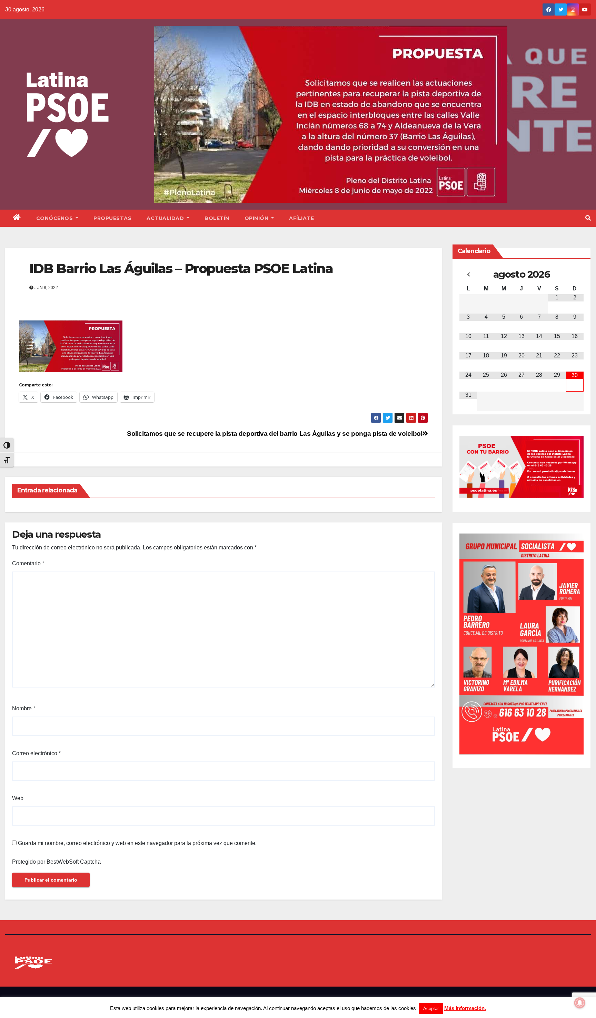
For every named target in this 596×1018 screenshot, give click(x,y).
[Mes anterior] (468, 274)
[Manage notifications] (579, 1002)
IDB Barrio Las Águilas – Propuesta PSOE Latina (181, 268)
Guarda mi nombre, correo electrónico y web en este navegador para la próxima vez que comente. (137, 843)
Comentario (28, 563)
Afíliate (301, 218)
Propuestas (112, 218)
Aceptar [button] (431, 1008)
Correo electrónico (36, 753)
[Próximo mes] (575, 274)
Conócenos (55, 218)
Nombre (23, 708)
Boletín (217, 218)
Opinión (257, 218)
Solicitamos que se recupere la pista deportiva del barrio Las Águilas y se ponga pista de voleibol (274, 433)
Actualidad (166, 218)
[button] (588, 218)
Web (17, 798)
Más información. (465, 1008)
